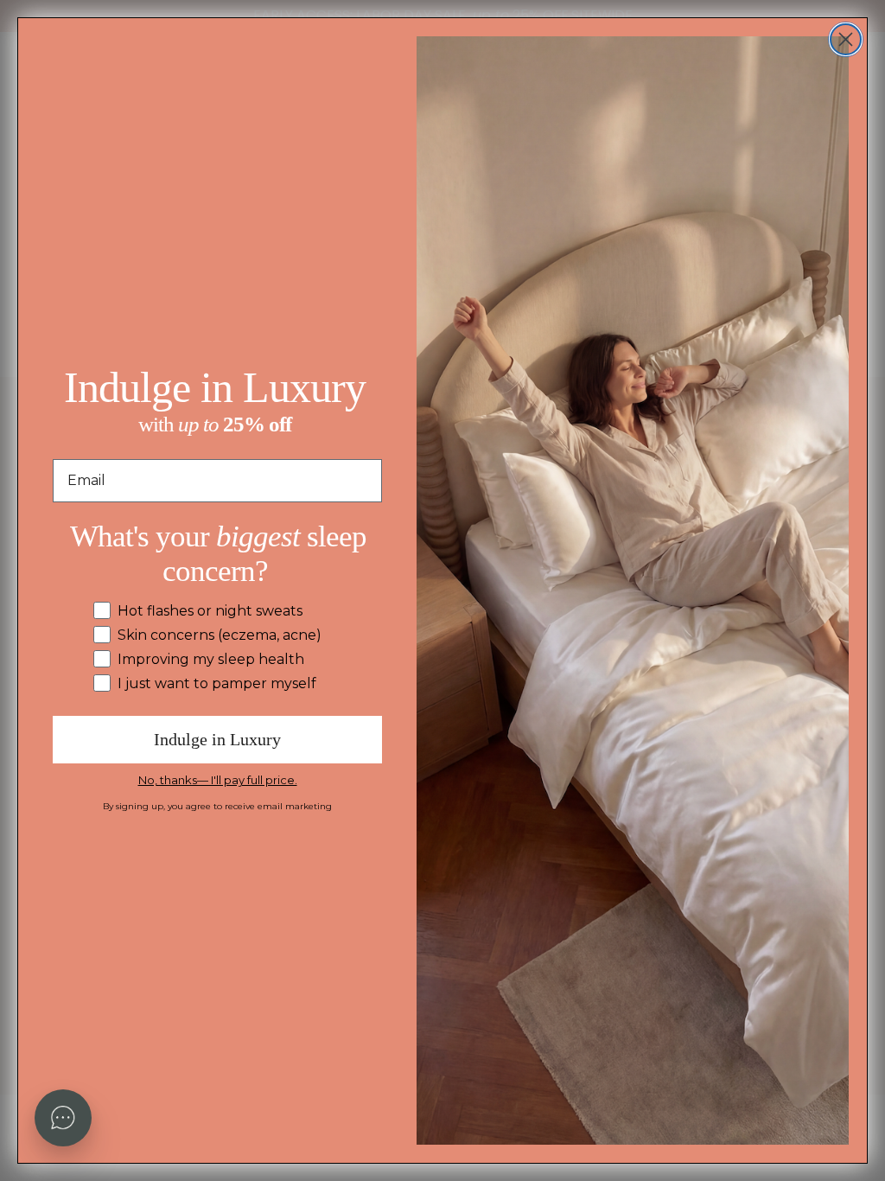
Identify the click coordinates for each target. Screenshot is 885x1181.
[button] (63, 1117)
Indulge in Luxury (217, 739)
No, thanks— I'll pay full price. (217, 780)
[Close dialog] (846, 39)
